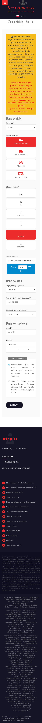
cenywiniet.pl (27, 609)
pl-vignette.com (13, 640)
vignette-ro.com (29, 659)
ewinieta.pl (30, 624)
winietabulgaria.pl (30, 678)
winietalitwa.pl (28, 682)
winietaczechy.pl (29, 680)
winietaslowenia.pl (28, 690)
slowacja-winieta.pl (30, 647)
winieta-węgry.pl (28, 672)
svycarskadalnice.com (13, 651)
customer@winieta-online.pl (22, 12)
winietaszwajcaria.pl (13, 692)
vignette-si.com (16, 661)
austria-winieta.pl (14, 601)
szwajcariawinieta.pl (30, 651)
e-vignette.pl (29, 617)
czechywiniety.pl (28, 613)
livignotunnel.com (14, 630)
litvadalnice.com (14, 626)
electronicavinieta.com (21, 620)
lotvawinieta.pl (28, 630)
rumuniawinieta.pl (30, 642)
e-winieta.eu (10, 618)
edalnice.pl (32, 618)
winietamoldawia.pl (28, 684)
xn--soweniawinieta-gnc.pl (21, 705)
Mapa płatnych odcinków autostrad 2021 (21, 488)
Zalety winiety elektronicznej (17, 512)
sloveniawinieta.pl (30, 643)
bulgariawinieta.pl (11, 607)
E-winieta (9, 540)
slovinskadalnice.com (13, 647)
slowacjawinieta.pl (13, 649)
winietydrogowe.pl (26, 695)
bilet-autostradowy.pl (21, 603)
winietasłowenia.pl (29, 692)
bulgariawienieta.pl (30, 605)
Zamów (13, 405)
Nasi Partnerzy (11, 536)
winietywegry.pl (12, 699)
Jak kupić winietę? (13, 497)
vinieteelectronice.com (14, 667)
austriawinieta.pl (28, 601)
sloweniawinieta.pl (28, 649)
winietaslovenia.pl (28, 688)
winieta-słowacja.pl (28, 670)
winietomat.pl (28, 693)
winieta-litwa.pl (13, 670)
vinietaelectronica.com (21, 665)
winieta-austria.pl (13, 668)
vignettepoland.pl (16, 663)
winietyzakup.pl (14, 701)
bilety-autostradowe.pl (13, 605)
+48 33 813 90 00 (22, 7)
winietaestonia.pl (15, 682)
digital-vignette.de (15, 617)
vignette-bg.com (28, 655)
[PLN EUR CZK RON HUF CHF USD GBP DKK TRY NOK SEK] (22, 267)
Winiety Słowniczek (13, 545)
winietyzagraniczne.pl (28, 699)
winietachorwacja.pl (13, 680)
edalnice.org (21, 618)
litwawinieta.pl (15, 628)
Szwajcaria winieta (13, 531)
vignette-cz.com (14, 657)
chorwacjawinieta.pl (13, 611)
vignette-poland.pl (14, 659)
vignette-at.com (13, 655)
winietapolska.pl (29, 686)
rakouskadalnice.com (13, 642)
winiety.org (13, 695)
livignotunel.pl (27, 628)
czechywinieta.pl (14, 613)
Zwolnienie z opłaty (13, 516)
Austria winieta (11, 526)
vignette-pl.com (28, 657)
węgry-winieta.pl (28, 701)
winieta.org (14, 674)
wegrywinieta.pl (31, 667)
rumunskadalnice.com (13, 643)
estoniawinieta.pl (30, 622)
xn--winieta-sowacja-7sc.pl (21, 709)
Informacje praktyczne (14, 493)
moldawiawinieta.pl (31, 636)
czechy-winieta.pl (29, 611)
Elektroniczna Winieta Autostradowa (20, 483)
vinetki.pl (28, 663)
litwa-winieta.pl (28, 626)
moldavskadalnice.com (12, 636)
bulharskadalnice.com (28, 607)
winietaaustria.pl (26, 674)
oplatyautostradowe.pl (29, 638)
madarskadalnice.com (21, 634)
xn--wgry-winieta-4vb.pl (21, 707)
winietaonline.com (14, 686)
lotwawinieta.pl (12, 632)
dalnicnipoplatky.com (13, 615)
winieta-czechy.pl (28, 668)
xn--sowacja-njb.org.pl (21, 703)
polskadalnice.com (28, 640)
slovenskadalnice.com (21, 645)
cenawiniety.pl (15, 609)
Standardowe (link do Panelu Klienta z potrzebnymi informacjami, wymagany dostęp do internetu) (22, 370)
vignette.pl (28, 661)
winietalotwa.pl (12, 684)
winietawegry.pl (15, 693)
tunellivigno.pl (29, 653)
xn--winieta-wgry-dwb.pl (21, 711)
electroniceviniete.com (13, 622)
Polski (22, 16)
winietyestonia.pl (30, 697)
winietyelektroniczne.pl (13, 697)
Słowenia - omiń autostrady (16, 521)
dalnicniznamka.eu (30, 615)
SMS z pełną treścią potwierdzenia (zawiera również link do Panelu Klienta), (22, 387)
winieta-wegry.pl (14, 672)
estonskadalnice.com (16, 624)
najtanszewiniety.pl (12, 638)
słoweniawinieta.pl (15, 653)
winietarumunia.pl (13, 688)
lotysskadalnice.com (27, 632)
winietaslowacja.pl (13, 690)
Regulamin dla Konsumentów (17, 507)
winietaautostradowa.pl (13, 678)
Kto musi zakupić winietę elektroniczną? (21, 502)
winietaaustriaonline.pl (21, 676)
